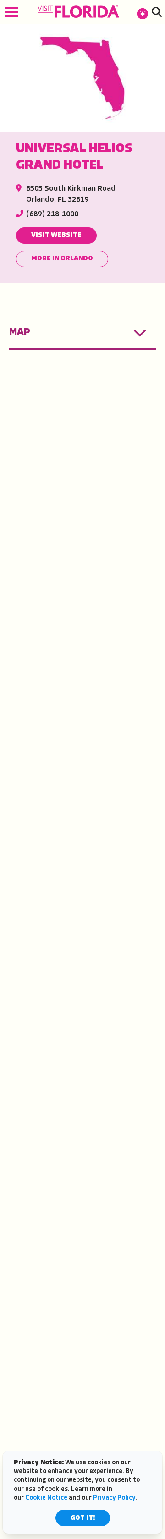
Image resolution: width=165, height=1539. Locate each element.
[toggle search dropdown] (157, 12)
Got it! (83, 1518)
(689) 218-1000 (52, 214)
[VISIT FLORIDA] (78, 11)
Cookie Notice (46, 1498)
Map (19, 332)
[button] (142, 12)
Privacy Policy (114, 1498)
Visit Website (56, 235)
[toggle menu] (11, 12)
